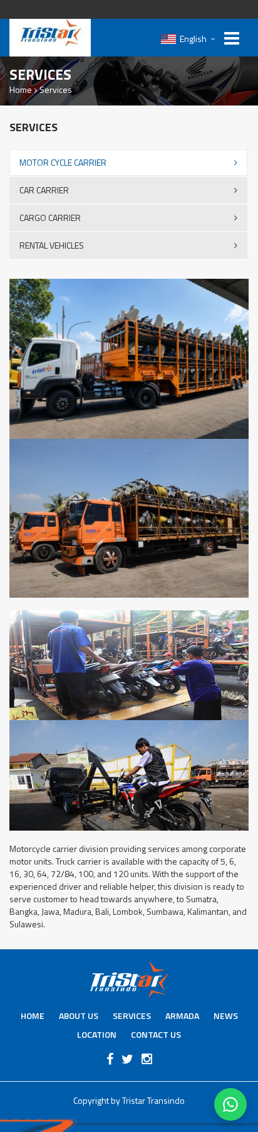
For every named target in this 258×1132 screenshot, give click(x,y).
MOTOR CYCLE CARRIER (62, 162)
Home (20, 89)
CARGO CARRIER (50, 217)
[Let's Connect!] (230, 1104)
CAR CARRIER (44, 190)
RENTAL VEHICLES (51, 245)
